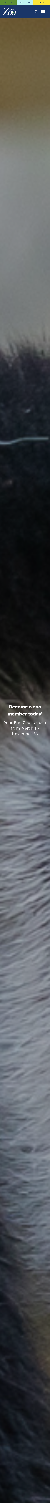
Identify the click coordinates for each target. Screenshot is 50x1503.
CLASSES (41, 2)
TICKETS (8, 2)
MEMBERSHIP (25, 2)
